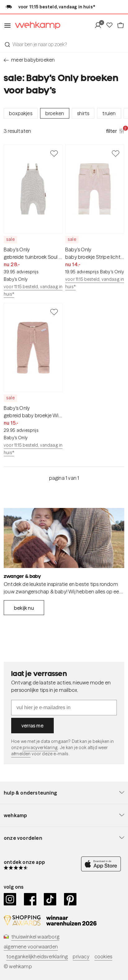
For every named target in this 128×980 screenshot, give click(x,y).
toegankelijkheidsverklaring (37, 956)
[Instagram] (10, 899)
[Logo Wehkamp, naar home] (35, 25)
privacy (81, 956)
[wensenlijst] (111, 25)
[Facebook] (30, 899)
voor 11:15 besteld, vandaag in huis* (33, 290)
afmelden (20, 754)
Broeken (54, 113)
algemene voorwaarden (31, 946)
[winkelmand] (120, 25)
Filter (115, 130)
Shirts (83, 113)
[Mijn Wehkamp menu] (100, 25)
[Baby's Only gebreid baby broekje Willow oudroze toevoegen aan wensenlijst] (54, 312)
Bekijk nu (24, 608)
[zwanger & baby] (64, 538)
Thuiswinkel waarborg (35, 937)
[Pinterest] (70, 899)
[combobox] (64, 44)
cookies (103, 956)
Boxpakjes (20, 113)
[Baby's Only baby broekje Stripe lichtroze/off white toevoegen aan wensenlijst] (115, 153)
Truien (109, 113)
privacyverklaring (40, 747)
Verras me (32, 725)
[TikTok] (50, 899)
